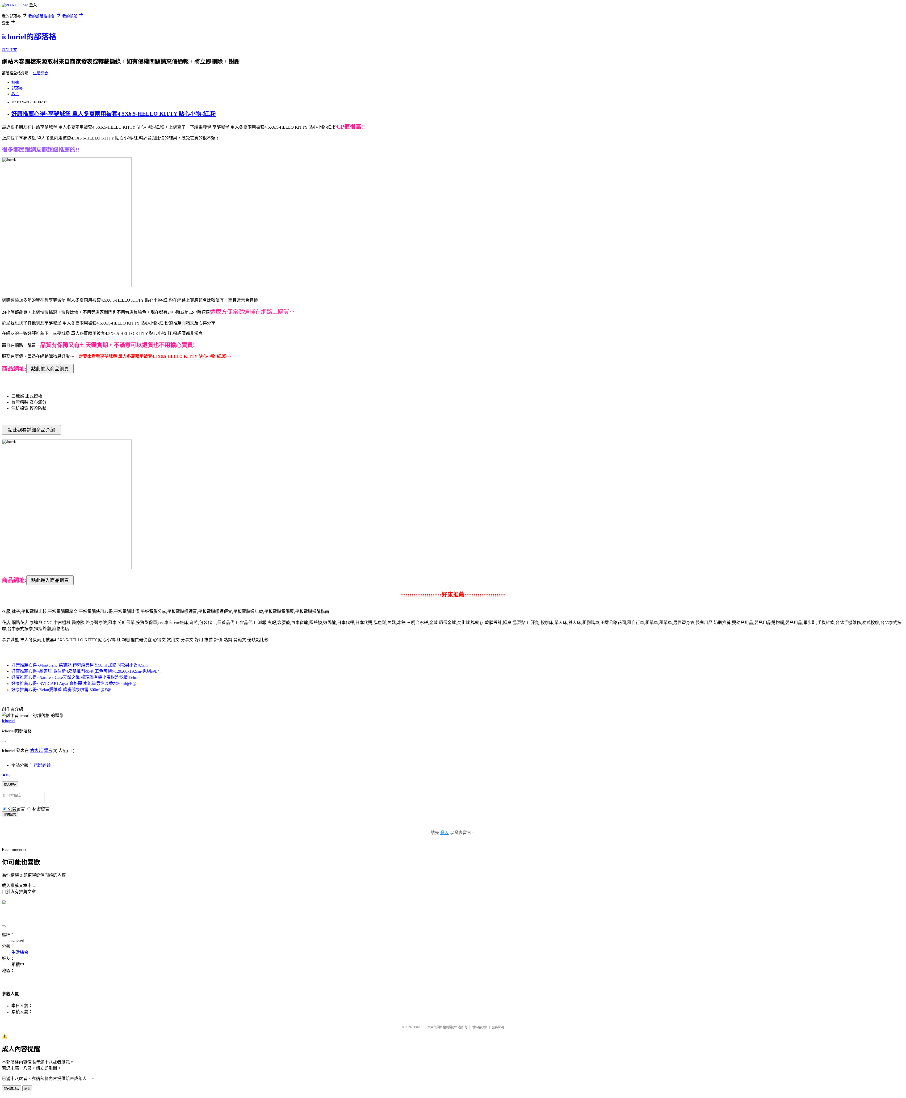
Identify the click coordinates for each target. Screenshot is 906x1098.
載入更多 (10, 784)
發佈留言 (10, 814)
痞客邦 (36, 750)
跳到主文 (9, 50)
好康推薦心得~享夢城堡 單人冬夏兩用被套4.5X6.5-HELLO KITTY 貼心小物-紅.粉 (113, 114)
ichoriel (8, 720)
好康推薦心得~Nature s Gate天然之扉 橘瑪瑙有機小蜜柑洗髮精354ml (74, 677)
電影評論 (42, 765)
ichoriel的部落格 (29, 36)
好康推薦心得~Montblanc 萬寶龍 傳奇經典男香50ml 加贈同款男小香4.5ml (79, 665)
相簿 (15, 82)
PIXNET (417, 1027)
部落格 (17, 88)
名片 (15, 94)
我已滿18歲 (11, 1088)
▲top (7, 774)
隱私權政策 (479, 1027)
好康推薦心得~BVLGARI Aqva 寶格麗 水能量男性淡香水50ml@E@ (74, 683)
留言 (48, 750)
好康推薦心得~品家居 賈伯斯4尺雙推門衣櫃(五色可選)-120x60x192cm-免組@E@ (86, 671)
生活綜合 (40, 73)
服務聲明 (498, 1027)
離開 (27, 1088)
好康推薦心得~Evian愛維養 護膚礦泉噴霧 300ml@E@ (61, 689)
